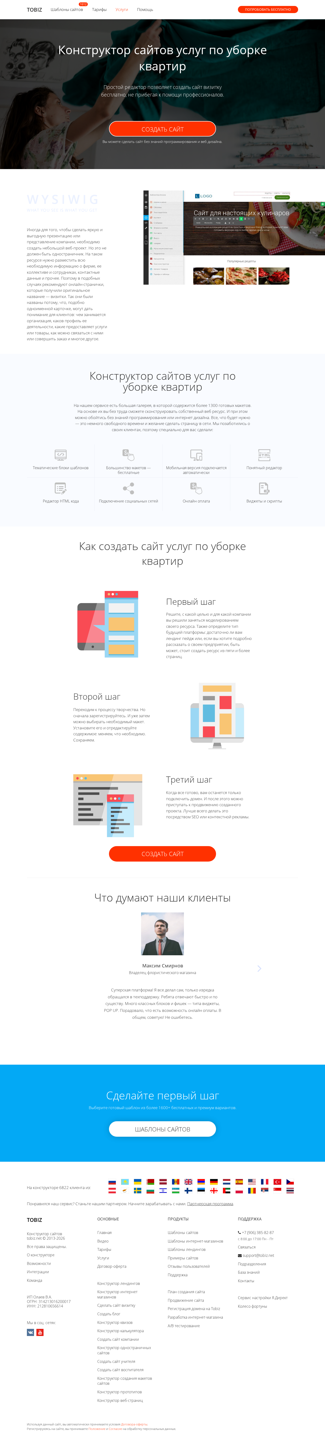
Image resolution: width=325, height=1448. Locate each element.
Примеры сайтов (183, 1258)
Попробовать (268, 9)
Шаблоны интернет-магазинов (195, 1241)
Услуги (122, 9)
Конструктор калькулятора (120, 1330)
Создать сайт (163, 129)
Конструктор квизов (115, 1322)
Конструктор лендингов (118, 1283)
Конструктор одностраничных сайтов (124, 1350)
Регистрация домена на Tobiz (194, 1308)
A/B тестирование (184, 1325)
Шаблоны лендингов (187, 1249)
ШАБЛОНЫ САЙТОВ (162, 1129)
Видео (102, 1241)
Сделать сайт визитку (116, 1305)
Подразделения (252, 1264)
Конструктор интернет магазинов (117, 1294)
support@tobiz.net (258, 1255)
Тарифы (99, 9)
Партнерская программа (210, 1203)
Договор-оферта (111, 1266)
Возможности (39, 1263)
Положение (97, 1429)
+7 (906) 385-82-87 (258, 1232)
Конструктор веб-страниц (120, 1400)
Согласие (115, 1429)
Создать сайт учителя (116, 1361)
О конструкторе (40, 1255)
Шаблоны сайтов (67, 9)
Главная (104, 1232)
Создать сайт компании (118, 1339)
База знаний (249, 1272)
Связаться (247, 1247)
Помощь (145, 9)
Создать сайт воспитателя (120, 1369)
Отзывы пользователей (189, 1266)
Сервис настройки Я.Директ (263, 1297)
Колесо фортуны (252, 1306)
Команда (34, 1280)
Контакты (246, 1280)
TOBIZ (34, 9)
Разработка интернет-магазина (195, 1317)
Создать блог (108, 1313)
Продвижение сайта (186, 1300)
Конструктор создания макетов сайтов (124, 1381)
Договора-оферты (134, 1424)
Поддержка (177, 1274)
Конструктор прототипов (119, 1391)
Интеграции (38, 1271)
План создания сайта (186, 1291)
